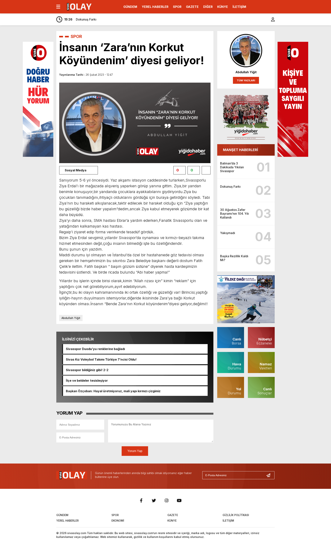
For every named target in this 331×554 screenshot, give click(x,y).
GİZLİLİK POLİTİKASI (236, 515)
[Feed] (192, 500)
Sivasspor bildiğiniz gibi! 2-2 (87, 370)
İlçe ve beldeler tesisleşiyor (87, 380)
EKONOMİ (117, 520)
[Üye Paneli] (271, 19)
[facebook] (141, 500)
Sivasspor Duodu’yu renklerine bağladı (95, 349)
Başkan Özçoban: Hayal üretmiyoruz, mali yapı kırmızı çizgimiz (113, 391)
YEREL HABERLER (155, 7)
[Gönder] (269, 475)
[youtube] (179, 500)
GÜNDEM (130, 7)
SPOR (177, 7)
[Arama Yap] (263, 19)
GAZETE (192, 7)
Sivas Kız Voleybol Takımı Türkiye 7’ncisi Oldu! (101, 359)
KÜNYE (222, 7)
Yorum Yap (134, 451)
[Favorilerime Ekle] (206, 170)
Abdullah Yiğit (70, 318)
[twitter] (154, 500)
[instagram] (166, 500)
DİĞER (208, 7)
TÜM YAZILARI (246, 80)
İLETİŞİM (239, 7)
